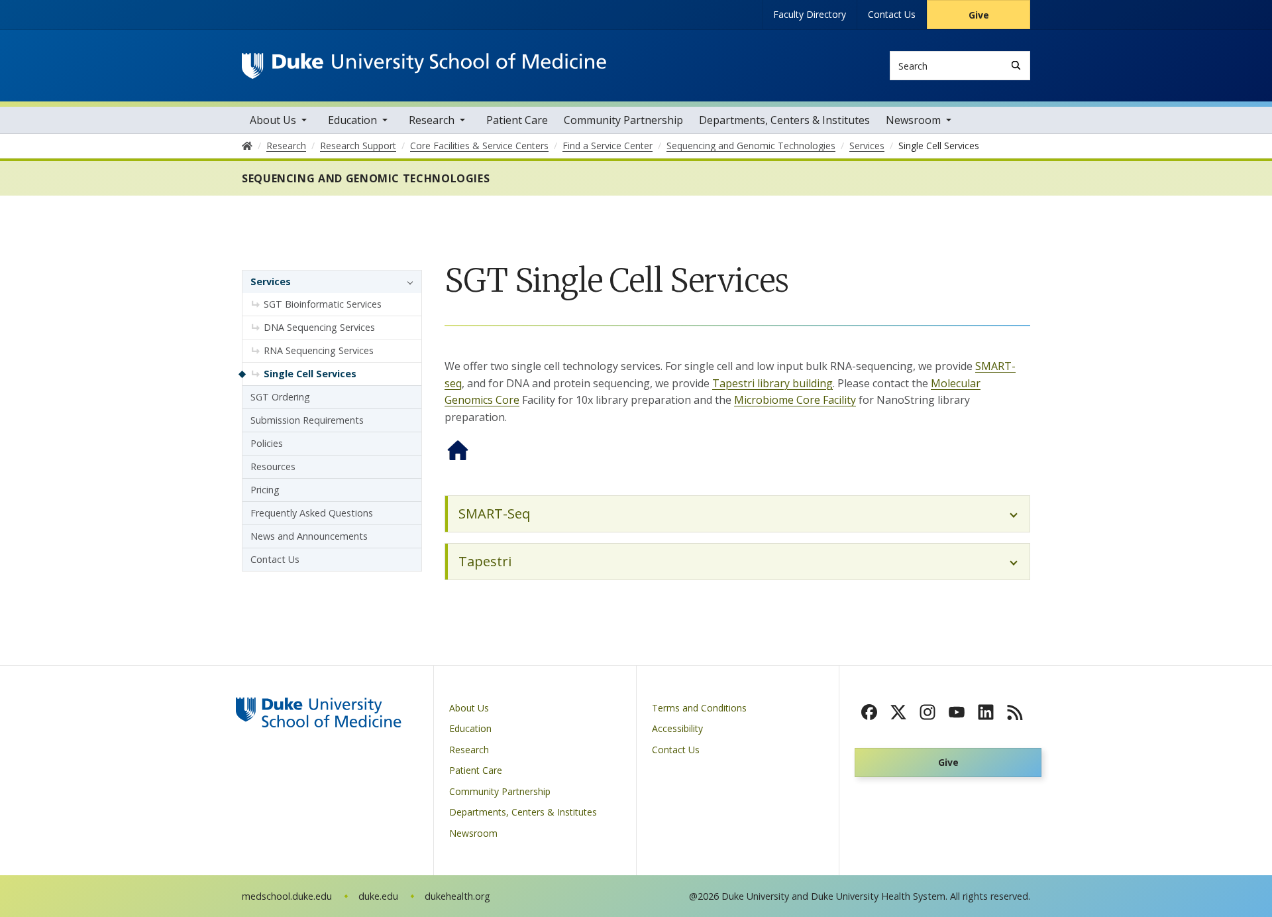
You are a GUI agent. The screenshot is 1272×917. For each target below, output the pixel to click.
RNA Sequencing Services (319, 350)
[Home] (424, 65)
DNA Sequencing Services (319, 327)
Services (270, 281)
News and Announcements (309, 536)
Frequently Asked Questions (311, 513)
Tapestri (484, 561)
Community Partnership (623, 120)
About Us (273, 120)
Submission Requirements (307, 420)
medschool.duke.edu (287, 896)
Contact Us (892, 14)
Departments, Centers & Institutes (784, 120)
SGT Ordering (280, 397)
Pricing (265, 489)
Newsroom (913, 120)
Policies (266, 443)
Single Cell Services (310, 373)
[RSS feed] (1015, 712)
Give (979, 15)
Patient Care (517, 120)
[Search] (1016, 65)
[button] (406, 282)
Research (431, 120)
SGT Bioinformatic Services (323, 304)
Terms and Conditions (699, 708)
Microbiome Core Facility (795, 400)
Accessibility (677, 728)
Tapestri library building (772, 383)
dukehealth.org (457, 896)
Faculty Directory (809, 14)
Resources (272, 466)
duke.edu (378, 896)
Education (352, 120)
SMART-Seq (494, 513)
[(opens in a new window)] (869, 712)
